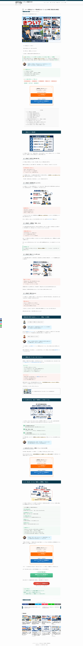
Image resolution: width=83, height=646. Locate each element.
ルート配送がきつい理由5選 (31, 111)
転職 (26, 11)
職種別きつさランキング (30, 331)
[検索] (66, 0)
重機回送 (38, 376)
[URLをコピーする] (58, 604)
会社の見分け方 (50, 219)
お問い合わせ (41, 643)
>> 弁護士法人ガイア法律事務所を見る (41, 583)
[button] (25, 604)
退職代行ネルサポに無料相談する (41, 575)
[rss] (65, 0)
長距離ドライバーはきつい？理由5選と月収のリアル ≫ (32, 592)
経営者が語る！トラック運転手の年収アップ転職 (24, 2)
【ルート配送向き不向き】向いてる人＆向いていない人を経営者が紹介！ (43, 391)
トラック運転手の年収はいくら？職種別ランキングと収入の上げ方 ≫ (34, 593)
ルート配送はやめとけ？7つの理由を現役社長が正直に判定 (32, 362)
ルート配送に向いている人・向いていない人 (34, 120)
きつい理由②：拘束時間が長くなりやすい (34, 114)
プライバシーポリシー (36, 643)
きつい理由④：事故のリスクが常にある (34, 116)
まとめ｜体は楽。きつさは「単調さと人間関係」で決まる (36, 124)
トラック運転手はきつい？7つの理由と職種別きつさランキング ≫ (34, 590)
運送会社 (29, 11)
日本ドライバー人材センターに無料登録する (41, 102)
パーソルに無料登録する (41, 95)
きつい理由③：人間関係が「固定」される (34, 115)
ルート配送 (24, 11)
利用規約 (45, 643)
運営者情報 (48, 643)
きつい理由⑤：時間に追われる (33, 117)
